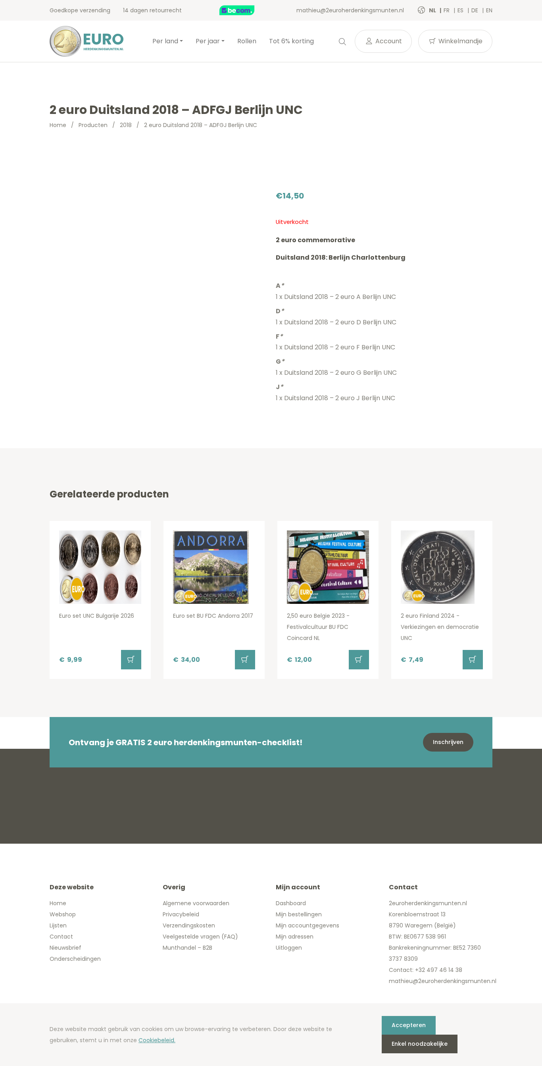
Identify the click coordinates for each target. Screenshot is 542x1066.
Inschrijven (448, 742)
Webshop (63, 914)
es (461, 10)
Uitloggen (289, 948)
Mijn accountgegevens (307, 925)
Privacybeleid (181, 914)
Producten (93, 125)
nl (433, 10)
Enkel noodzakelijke (420, 1044)
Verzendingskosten (189, 925)
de (475, 10)
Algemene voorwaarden (196, 903)
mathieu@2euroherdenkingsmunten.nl (350, 10)
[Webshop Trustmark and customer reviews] (245, 10)
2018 (126, 125)
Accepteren (409, 1025)
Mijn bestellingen (299, 914)
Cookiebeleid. (156, 1040)
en (489, 10)
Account (388, 41)
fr (447, 10)
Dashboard (291, 903)
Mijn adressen (294, 937)
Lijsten (58, 925)
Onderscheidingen (75, 959)
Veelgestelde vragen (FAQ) (200, 937)
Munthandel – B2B (187, 948)
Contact (61, 937)
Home (58, 125)
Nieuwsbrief (65, 948)
